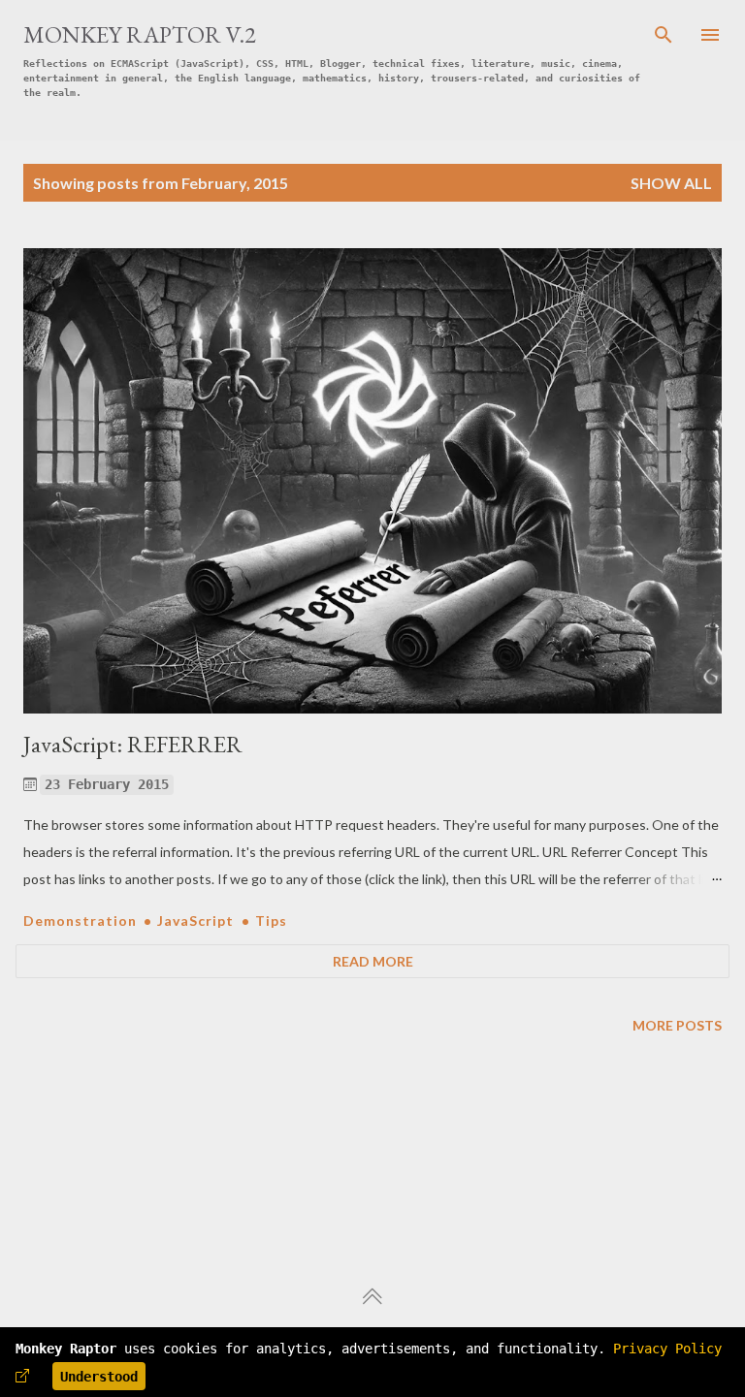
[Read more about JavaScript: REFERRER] (372, 481)
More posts (677, 1025)
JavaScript (197, 920)
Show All (671, 183)
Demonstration (82, 920)
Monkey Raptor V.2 (139, 34)
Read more (373, 961)
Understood (99, 1376)
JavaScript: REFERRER (133, 744)
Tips (271, 920)
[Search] (663, 35)
